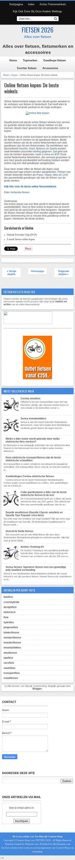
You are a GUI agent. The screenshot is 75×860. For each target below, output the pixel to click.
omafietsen (10, 652)
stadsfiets (9, 668)
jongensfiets (11, 627)
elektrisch (9, 612)
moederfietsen (12, 642)
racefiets (9, 662)
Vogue (48, 174)
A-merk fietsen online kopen (21, 239)
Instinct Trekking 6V (32, 546)
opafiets (8, 657)
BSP (57, 154)
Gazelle (23, 148)
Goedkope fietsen (54, 60)
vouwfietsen (11, 678)
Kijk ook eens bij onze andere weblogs (37, 11)
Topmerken (30, 60)
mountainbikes (12, 647)
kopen (14, 75)
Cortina (46, 154)
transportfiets (12, 673)
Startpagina (16, 4)
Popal (39, 174)
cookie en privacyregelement (37, 847)
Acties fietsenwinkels (53, 4)
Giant (32, 148)
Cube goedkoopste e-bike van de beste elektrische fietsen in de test (44, 494)
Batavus (40, 148)
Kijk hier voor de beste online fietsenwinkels (30, 186)
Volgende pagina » (63, 273)
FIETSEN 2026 (37, 29)
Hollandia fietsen (20, 192)
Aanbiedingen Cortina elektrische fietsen (30, 476)
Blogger (37, 688)
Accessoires (50, 68)
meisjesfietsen (12, 637)
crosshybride (11, 602)
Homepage (37, 271)
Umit (65, 174)
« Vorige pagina (11, 273)
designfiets (10, 607)
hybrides (9, 622)
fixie (6, 617)
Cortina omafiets (30, 398)
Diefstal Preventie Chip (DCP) (22, 234)
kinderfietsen (11, 632)
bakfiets (8, 596)
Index (31, 4)
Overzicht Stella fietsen (19, 531)
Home (13, 60)
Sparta (53, 148)
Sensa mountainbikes (33, 418)
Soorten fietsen (26, 68)
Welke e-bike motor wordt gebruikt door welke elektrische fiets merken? (33, 440)
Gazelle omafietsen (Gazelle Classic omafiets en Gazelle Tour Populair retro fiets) (34, 514)
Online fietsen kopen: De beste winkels (31, 88)
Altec (55, 174)
